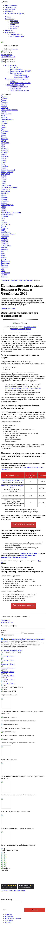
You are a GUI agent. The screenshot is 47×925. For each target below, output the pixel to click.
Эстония (4, 276)
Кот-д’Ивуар (5, 174)
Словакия (4, 242)
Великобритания (7, 119)
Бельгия (4, 106)
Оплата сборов (15, 88)
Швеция (4, 275)
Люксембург (5, 189)
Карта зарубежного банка (19, 90)
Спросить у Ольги (8, 664)
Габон (3, 125)
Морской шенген (20, 75)
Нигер (3, 209)
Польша (4, 222)
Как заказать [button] (10, 32)
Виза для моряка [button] (16, 73)
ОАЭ (3, 218)
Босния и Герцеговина (9, 110)
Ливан (3, 181)
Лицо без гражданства (9, 187)
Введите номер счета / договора (14, 906)
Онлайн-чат (5, 620)
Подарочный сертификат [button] (14, 13)
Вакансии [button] (13, 28)
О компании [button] (9, 19)
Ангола (3, 100)
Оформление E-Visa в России (13, 480)
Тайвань (4, 247)
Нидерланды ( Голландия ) (11, 212)
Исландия (4, 150)
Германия (4, 131)
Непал (3, 207)
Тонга (3, 253)
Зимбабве (4, 139)
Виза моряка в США (21, 77)
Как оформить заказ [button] (17, 36)
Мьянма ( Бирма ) (7, 205)
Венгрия (4, 121)
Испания (4, 152)
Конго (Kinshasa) (7, 172)
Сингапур (4, 240)
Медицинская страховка (19, 87)
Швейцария (5, 273)
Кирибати (4, 166)
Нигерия (4, 210)
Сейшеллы (5, 236)
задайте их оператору (28, 553)
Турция (3, 257)
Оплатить (35, 910)
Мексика (4, 199)
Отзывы (8, 922)
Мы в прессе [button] (14, 26)
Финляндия (5, 263)
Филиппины (5, 261)
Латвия (3, 178)
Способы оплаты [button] (16, 34)
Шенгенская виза (16, 69)
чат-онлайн (5, 650)
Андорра (4, 102)
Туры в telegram (6, 55)
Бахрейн (4, 104)
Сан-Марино (5, 232)
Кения (3, 162)
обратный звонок (16, 650)
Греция (3, 133)
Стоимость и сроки (8, 308)
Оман (3, 220)
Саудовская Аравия (8, 234)
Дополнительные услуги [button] (14, 85)
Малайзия (4, 193)
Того (2, 251)
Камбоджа (5, 156)
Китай (3, 168)
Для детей (9, 920)
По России (9, 916)
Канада (3, 160)
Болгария (4, 108)
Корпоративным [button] (11, 5)
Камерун (4, 158)
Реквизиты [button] (14, 21)
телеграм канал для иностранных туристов (23, 328)
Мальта (3, 195)
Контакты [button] (9, 30)
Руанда (3, 226)
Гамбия (3, 127)
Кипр (3, 164)
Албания (4, 98)
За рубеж (8, 914)
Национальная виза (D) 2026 (20, 71)
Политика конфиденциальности (13, 890)
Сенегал (4, 238)
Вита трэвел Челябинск (9, 280)
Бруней (3, 112)
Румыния (4, 228)
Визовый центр (26, 280)
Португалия (5, 224)
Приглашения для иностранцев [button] (17, 79)
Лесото (3, 179)
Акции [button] (12, 25)
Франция (4, 265)
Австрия (4, 96)
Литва (3, 183)
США (3, 230)
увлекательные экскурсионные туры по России (23, 388)
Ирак (3, 145)
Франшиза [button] (9, 11)
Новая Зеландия (7, 214)
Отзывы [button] (8, 17)
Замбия (3, 137)
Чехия (3, 271)
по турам (15, 49)
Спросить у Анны (7, 656)
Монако (4, 203)
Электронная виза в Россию (20, 83)
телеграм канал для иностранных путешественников (18, 556)
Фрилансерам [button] (10, 9)
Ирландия (4, 148)
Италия (3, 154)
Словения (4, 243)
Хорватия (4, 267)
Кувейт (3, 176)
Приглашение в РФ (8, 57)
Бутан (3, 115)
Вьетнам (4, 123)
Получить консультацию (23, 524)
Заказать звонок (7, 622)
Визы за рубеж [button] (10, 65)
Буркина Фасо (6, 113)
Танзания (4, 249)
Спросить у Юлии (7, 660)
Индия (3, 141)
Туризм (12, 81)
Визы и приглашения (13, 918)
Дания (3, 135)
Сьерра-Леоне (6, 245)
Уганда (3, 259)
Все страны (14, 67)
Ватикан (4, 117)
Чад (2, 269)
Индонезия (5, 143)
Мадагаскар (5, 191)
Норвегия (4, 216)
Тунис (3, 255)
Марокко (4, 197)
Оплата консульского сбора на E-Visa (12, 486)
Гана (2, 129)
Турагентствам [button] (10, 7)
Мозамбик (5, 201)
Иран (3, 146)
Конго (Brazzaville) (8, 170)
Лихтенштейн (6, 185)
